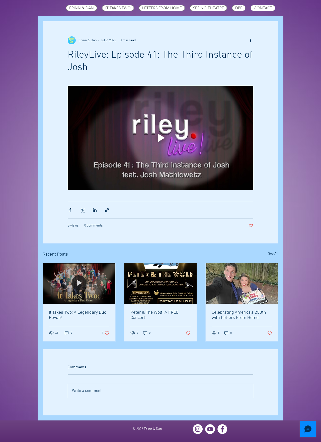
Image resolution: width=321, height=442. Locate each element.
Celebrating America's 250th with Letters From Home (239, 315)
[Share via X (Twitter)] (82, 210)
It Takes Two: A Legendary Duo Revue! (77, 315)
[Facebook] (222, 429)
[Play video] (160, 138)
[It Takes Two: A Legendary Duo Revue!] (79, 283)
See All (273, 254)
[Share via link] (107, 210)
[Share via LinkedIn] (94, 210)
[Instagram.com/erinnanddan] (198, 429)
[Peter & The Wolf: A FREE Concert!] (160, 283)
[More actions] (250, 40)
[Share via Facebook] (70, 210)
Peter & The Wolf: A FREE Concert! (154, 315)
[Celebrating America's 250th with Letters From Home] (242, 283)
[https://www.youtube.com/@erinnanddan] (210, 429)
